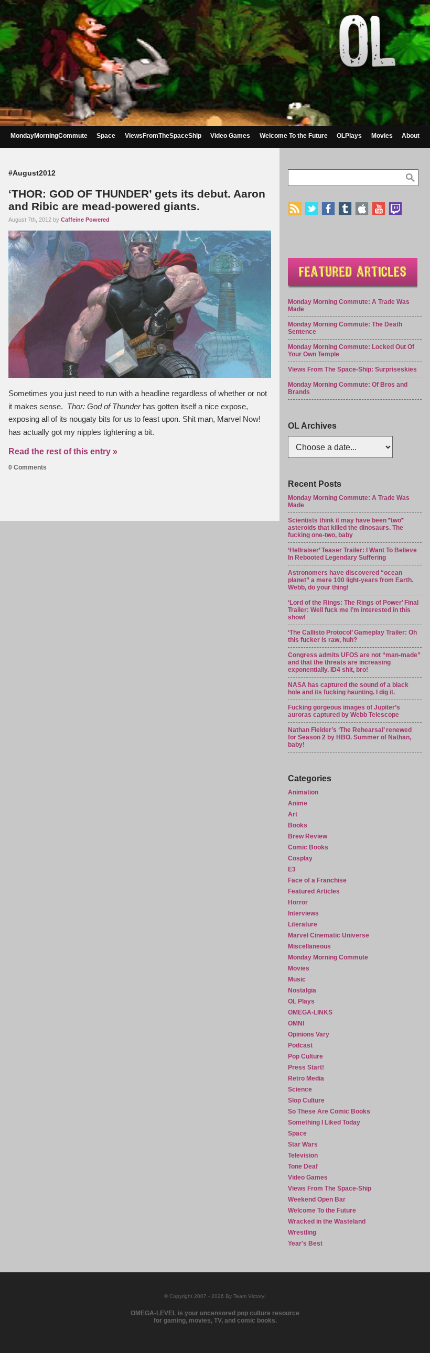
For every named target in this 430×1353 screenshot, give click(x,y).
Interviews (303, 913)
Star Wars (303, 1144)
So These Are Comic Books (329, 1111)
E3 (292, 869)
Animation (303, 792)
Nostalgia (302, 990)
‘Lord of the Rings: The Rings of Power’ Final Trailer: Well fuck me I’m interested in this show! (353, 610)
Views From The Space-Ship (329, 1188)
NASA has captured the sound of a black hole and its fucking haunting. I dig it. (348, 688)
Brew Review (307, 836)
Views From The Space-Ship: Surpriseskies (352, 369)
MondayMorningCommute (49, 135)
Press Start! (306, 1067)
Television (303, 1155)
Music (297, 979)
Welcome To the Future (294, 135)
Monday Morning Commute (328, 957)
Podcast (300, 1045)
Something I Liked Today (324, 1122)
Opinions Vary (308, 1034)
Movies (382, 135)
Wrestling (302, 1232)
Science (300, 1089)
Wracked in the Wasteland (327, 1221)
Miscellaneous (309, 946)
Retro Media (306, 1078)
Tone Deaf (303, 1166)
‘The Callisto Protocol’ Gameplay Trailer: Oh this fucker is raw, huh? (352, 636)
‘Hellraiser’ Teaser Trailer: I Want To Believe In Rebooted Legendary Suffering (352, 554)
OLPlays (349, 135)
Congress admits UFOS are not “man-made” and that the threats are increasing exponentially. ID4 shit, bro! (354, 662)
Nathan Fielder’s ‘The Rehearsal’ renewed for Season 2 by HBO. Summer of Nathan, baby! (350, 737)
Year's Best (305, 1243)
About (411, 135)
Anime (297, 803)
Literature (302, 924)
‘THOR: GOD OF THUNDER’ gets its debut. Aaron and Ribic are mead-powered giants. (136, 200)
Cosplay (300, 858)
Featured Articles (314, 891)
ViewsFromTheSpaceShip (163, 135)
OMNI (296, 1023)
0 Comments (27, 467)
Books (297, 825)
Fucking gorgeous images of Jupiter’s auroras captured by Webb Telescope (344, 711)
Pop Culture (305, 1056)
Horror (298, 902)
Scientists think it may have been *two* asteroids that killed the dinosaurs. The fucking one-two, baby (346, 528)
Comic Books (308, 847)
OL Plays (301, 1001)
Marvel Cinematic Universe (328, 935)
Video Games (230, 135)
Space (105, 135)
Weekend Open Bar (317, 1199)
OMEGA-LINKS (310, 1012)
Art (292, 814)
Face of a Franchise (317, 880)
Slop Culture (306, 1100)
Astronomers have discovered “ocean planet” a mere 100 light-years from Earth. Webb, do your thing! (350, 580)
